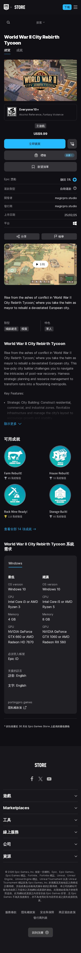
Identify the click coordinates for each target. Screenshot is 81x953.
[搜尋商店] (8, 22)
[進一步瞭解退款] (75, 188)
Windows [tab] (15, 563)
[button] (40, 423)
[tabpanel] (40, 606)
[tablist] (40, 563)
